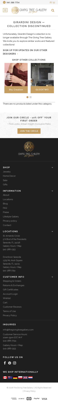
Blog (5, 203)
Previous (6, 76)
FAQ (5, 208)
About (6, 195)
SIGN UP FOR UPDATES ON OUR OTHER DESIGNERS (25, 52)
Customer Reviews (12, 307)
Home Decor (9, 176)
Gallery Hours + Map (12, 246)
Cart (5, 302)
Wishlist (7, 298)
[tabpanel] (23, 78)
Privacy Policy (10, 315)
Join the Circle (29, 131)
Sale (5, 180)
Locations (8, 199)
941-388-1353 (9, 249)
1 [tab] (27, 97)
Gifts (5, 184)
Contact (7, 225)
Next (51, 76)
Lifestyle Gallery (11, 216)
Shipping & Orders (12, 281)
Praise (6, 212)
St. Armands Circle (11, 236)
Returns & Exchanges (13, 285)
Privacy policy (10, 221)
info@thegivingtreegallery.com (18, 329)
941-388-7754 (9, 270)
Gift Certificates (10, 289)
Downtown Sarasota (12, 257)
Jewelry (7, 171)
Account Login (10, 294)
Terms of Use (9, 311)
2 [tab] (31, 97)
